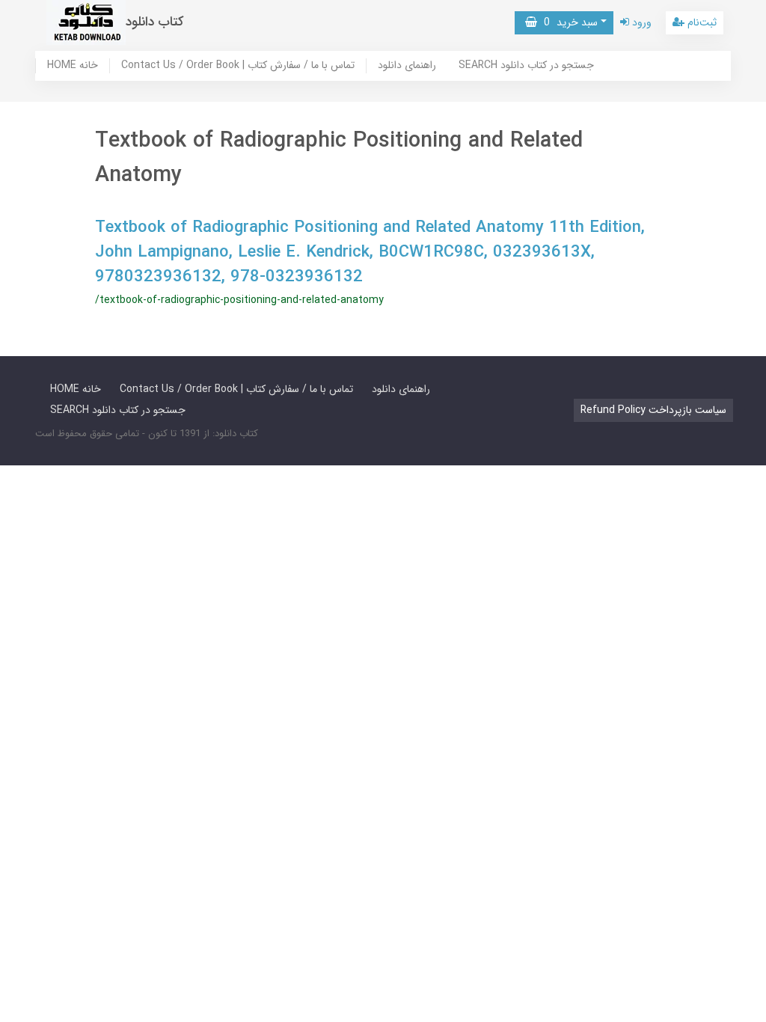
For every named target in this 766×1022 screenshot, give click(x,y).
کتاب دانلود (155, 22)
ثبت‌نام (700, 22)
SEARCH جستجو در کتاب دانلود (526, 65)
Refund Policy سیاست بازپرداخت (653, 410)
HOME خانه (72, 65)
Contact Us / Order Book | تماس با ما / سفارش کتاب (238, 65)
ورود (640, 22)
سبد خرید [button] (567, 22)
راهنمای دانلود (407, 65)
